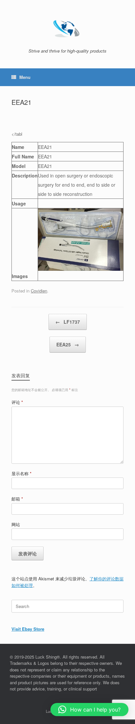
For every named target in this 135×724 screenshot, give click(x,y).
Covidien (39, 291)
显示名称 (21, 473)
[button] (89, 709)
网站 (15, 524)
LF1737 (67, 321)
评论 (17, 402)
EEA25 (67, 344)
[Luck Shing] (67, 26)
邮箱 (17, 499)
